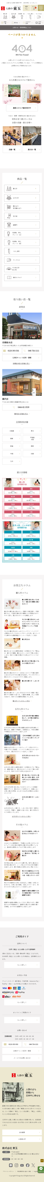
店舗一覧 (5, 22)
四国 (32, 454)
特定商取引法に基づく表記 (24, 1171)
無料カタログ (17, 277)
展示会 (16, 22)
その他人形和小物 (15, 269)
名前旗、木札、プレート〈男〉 (17, 242)
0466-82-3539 (23, 407)
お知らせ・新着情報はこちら (22, 27)
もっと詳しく (22, 965)
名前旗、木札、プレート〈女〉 (17, 234)
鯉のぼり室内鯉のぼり (17, 207)
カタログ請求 (28, 22)
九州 (11, 461)
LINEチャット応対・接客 (22, 357)
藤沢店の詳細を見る (21, 414)
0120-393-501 (13, 350)
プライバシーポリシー (8, 1171)
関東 (11, 438)
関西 (32, 446)
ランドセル (16, 260)
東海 (11, 446)
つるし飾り (16, 251)
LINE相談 (39, 22)
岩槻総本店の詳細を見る (21, 363)
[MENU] (41, 7)
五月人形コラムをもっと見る (21, 816)
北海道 (12, 431)
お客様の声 (22, 1139)
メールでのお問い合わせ (22, 1058)
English (36, 1171)
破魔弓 (15, 225)
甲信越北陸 (32, 438)
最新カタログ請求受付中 (22, 108)
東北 (32, 431)
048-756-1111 (33, 350)
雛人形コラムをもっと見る (21, 701)
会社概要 (22, 1132)
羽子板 (15, 216)
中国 (11, 454)
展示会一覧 (32, 149)
